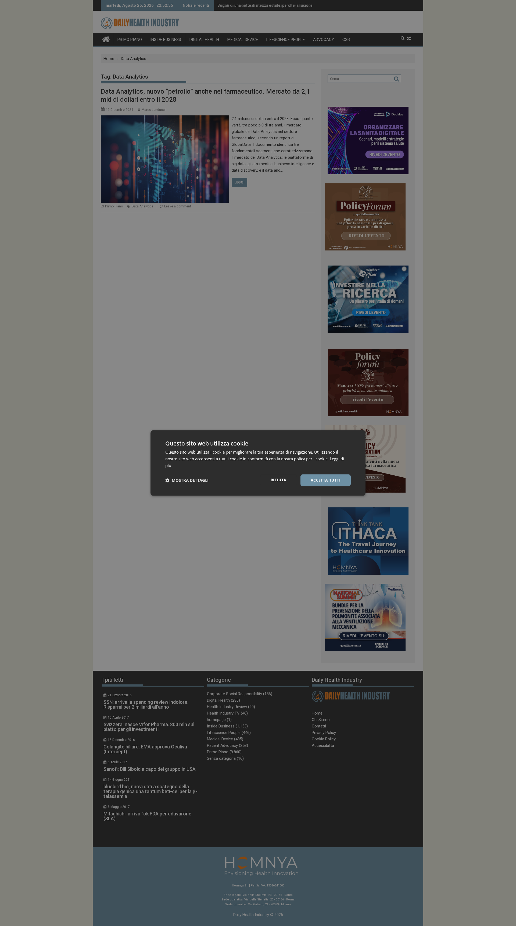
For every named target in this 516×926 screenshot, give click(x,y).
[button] (187, 480)
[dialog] (258, 463)
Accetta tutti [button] (326, 480)
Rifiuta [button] (278, 479)
